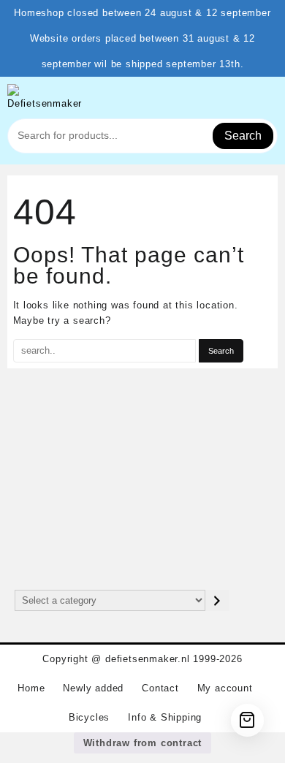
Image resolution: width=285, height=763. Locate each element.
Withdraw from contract (142, 742)
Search (243, 135)
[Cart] (247, 720)
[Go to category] (217, 600)
